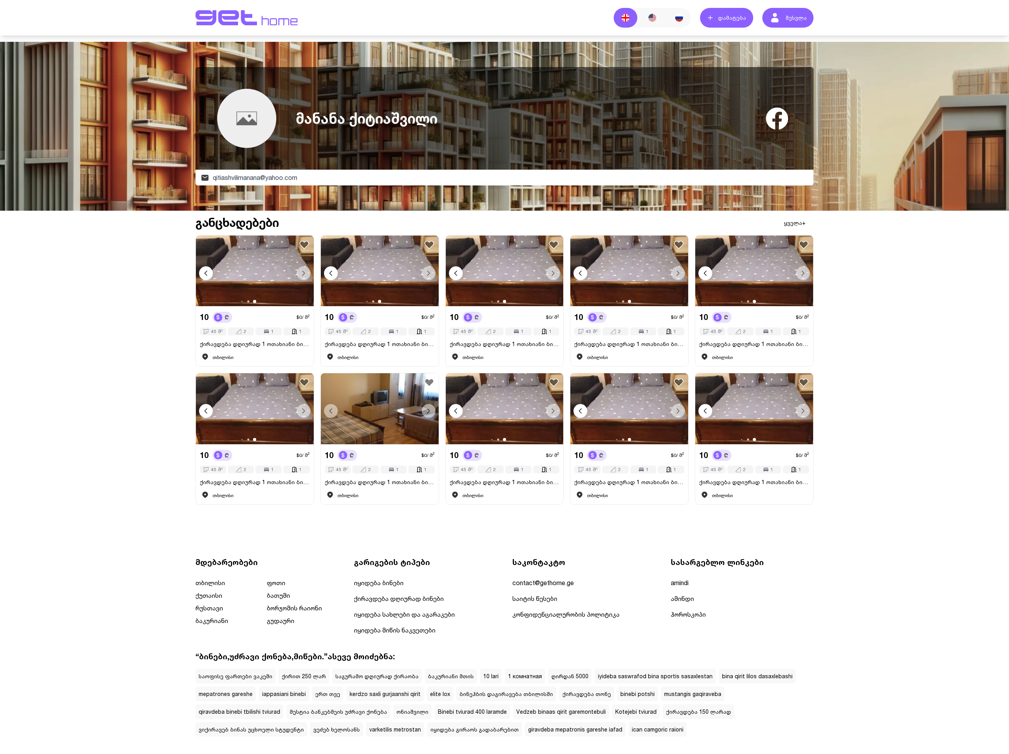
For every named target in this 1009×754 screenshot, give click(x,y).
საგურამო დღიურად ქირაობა (377, 676)
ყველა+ (795, 222)
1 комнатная (525, 676)
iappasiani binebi (284, 693)
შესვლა (796, 17)
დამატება (732, 17)
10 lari (491, 676)
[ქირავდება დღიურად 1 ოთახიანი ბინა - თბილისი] (255, 271)
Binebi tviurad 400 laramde (472, 711)
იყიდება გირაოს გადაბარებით (474, 729)
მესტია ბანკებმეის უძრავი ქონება (338, 711)
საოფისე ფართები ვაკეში (235, 676)
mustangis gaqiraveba (692, 693)
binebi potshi (637, 693)
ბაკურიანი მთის (451, 676)
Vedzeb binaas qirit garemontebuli (561, 711)
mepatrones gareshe (226, 693)
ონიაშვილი (412, 711)
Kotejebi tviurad (636, 711)
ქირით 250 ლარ (304, 676)
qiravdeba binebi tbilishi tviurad (239, 711)
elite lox (440, 693)
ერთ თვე (327, 693)
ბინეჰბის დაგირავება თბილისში (506, 693)
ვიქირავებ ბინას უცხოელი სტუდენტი (251, 729)
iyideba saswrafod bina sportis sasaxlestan (655, 676)
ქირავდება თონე (586, 693)
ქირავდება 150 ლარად (698, 711)
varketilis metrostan (395, 729)
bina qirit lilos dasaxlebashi (757, 676)
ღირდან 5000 (569, 676)
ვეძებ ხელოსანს (336, 729)
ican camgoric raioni (657, 729)
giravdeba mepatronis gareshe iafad (575, 729)
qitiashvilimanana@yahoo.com (255, 177)
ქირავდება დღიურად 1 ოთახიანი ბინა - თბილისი (255, 344)
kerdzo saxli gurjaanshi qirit (385, 693)
